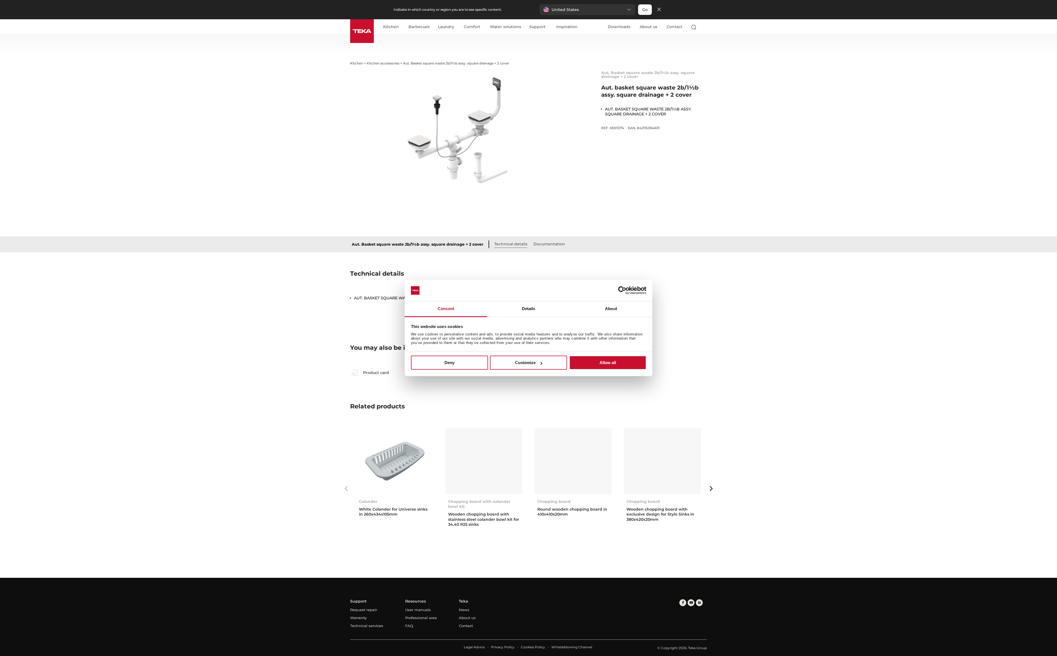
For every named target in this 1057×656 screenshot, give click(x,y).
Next (711, 488)
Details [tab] (528, 308)
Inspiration (566, 27)
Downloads (619, 26)
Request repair (363, 610)
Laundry (446, 27)
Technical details (510, 244)
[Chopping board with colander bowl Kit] (483, 461)
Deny (449, 362)
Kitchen (391, 27)
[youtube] (691, 602)
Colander (368, 501)
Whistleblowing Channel (571, 647)
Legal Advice (474, 647)
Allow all (608, 362)
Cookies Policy (533, 647)
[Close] (659, 10)
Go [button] (645, 9)
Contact (674, 26)
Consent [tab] (446, 308)
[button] (587, 9)
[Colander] (394, 461)
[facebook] (682, 602)
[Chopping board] (573, 461)
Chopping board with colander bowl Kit (479, 504)
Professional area (421, 618)
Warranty (358, 618)
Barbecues (419, 27)
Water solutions (505, 27)
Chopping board (554, 501)
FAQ (409, 626)
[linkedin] (699, 602)
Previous (346, 488)
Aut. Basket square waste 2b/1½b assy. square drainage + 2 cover (417, 244)
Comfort (472, 27)
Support (537, 27)
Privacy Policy (502, 647)
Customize (525, 362)
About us (648, 26)
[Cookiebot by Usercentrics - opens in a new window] (622, 290)
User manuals (418, 610)
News (464, 610)
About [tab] (611, 308)
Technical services (366, 626)
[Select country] (704, 27)
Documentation (549, 244)
